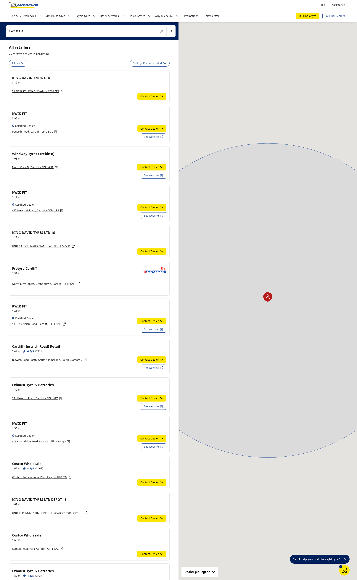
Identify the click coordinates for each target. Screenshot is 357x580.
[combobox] (91, 31)
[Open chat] (344, 570)
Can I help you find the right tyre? (316, 559)
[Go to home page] (24, 4)
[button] (162, 31)
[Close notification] (345, 559)
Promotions (191, 16)
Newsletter (212, 16)
